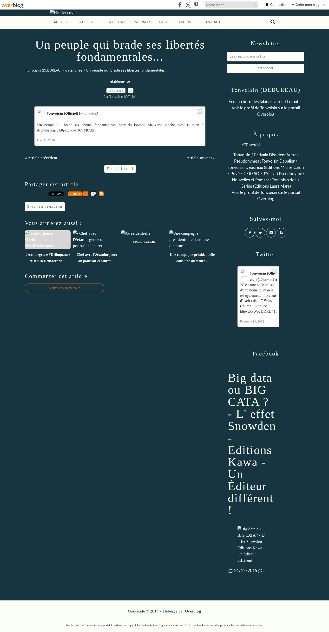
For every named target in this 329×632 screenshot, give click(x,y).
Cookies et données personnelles (215, 625)
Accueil (61, 22)
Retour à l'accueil (120, 169)
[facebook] (180, 4)
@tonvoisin (88, 113)
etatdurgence (120, 81)
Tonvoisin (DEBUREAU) (43, 70)
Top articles (133, 625)
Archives (187, 22)
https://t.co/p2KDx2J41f (258, 311)
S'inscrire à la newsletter (44, 206)
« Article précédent (41, 158)
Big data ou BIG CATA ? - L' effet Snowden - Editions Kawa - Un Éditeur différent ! (252, 444)
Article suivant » (201, 158)
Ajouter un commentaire (64, 288)
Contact (212, 22)
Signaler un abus (169, 625)
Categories (73, 70)
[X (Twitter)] (188, 4)
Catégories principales (129, 22)
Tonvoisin (268, 108)
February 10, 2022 (252, 321)
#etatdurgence (47, 129)
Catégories (88, 22)
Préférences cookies (250, 625)
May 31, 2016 (46, 140)
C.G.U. (188, 625)
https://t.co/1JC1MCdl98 (78, 129)
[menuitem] (61, 22)
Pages (164, 22)
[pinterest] (196, 4)
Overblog (193, 611)
